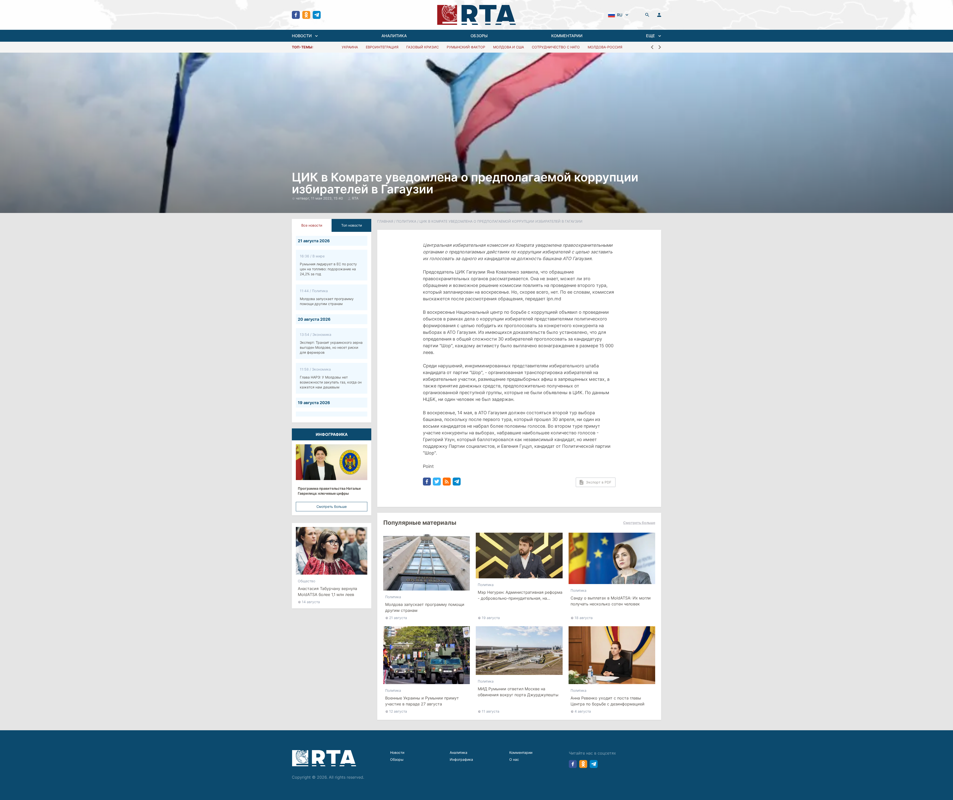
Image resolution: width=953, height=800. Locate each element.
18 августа (584, 618)
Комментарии (520, 752)
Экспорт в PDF (598, 482)
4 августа (583, 711)
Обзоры (397, 759)
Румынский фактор (466, 47)
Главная (385, 221)
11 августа (490, 711)
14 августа (311, 600)
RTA (355, 198)
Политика (406, 221)
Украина (350, 47)
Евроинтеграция (382, 47)
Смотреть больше (331, 506)
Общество (306, 579)
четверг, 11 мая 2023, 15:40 (320, 198)
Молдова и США (508, 47)
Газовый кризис (422, 47)
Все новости (311, 225)
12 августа (398, 711)
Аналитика (458, 752)
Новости (397, 752)
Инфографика (461, 759)
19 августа (491, 618)
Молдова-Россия (605, 47)
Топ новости (351, 225)
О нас (514, 759)
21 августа (398, 618)
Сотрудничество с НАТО (556, 47)
